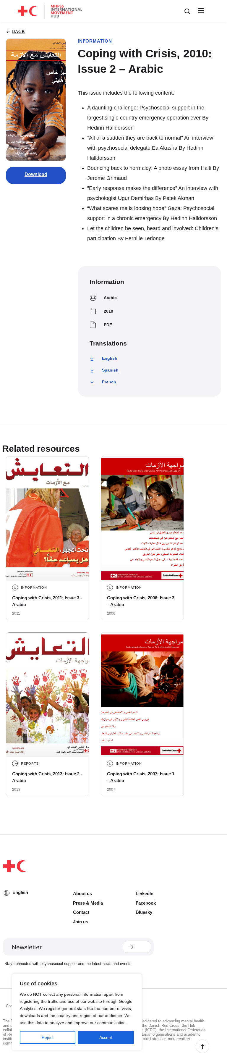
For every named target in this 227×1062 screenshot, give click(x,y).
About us (82, 893)
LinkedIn (144, 893)
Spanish (110, 370)
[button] (200, 11)
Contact (81, 912)
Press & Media (88, 903)
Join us (80, 921)
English (109, 358)
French (109, 382)
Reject (47, 1037)
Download (36, 174)
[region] (77, 1012)
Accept (105, 1037)
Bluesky (144, 912)
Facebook (146, 903)
